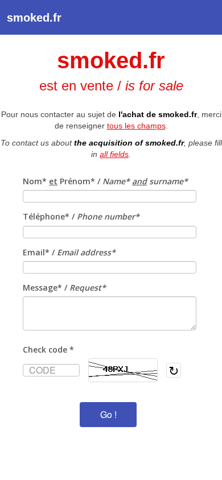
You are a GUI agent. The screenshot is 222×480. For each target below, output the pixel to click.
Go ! (108, 414)
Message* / (64, 287)
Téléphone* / (81, 216)
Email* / (69, 252)
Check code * (48, 349)
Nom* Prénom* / (105, 181)
